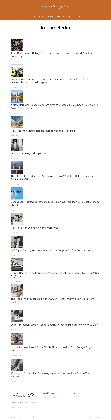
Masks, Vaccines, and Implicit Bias (30, 153)
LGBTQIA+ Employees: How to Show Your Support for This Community (50, 250)
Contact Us (15, 418)
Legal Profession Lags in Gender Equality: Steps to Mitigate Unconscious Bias (54, 324)
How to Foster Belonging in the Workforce (34, 227)
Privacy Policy (29, 418)
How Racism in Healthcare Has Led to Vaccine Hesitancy (43, 130)
